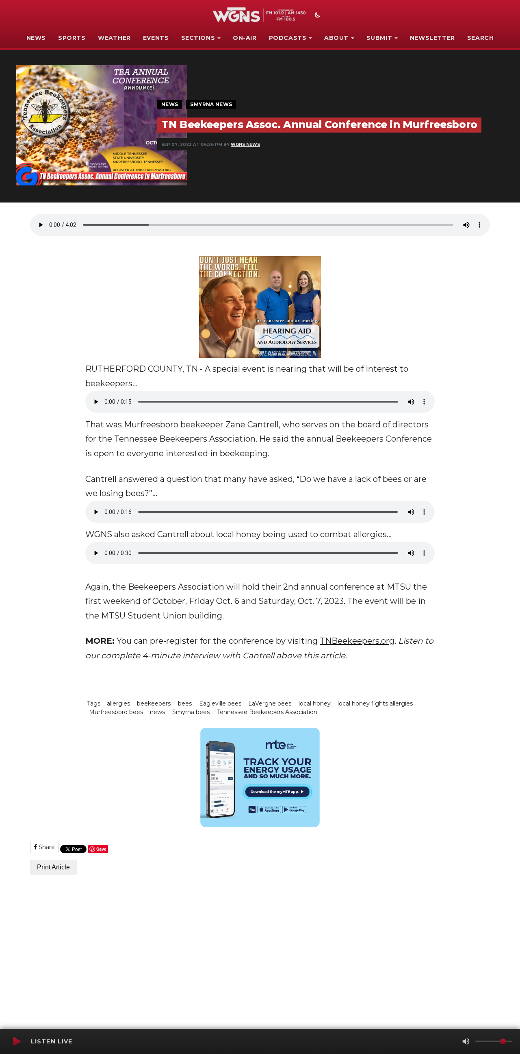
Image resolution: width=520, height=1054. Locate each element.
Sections (198, 37)
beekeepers (154, 703)
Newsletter (432, 37)
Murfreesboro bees (116, 712)
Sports (72, 37)
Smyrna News (211, 104)
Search (480, 37)
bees (185, 703)
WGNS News (245, 144)
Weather (114, 37)
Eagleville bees (220, 703)
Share (46, 847)
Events (156, 37)
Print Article (53, 867)
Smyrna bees (191, 712)
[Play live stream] (16, 1041)
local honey (315, 703)
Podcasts (288, 37)
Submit (379, 37)
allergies (118, 703)
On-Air (245, 37)
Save (101, 849)
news (157, 712)
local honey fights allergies (375, 703)
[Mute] (466, 1041)
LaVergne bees (269, 703)
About (336, 37)
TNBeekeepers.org (357, 641)
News (36, 37)
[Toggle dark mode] (316, 15)
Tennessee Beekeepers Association (267, 712)
